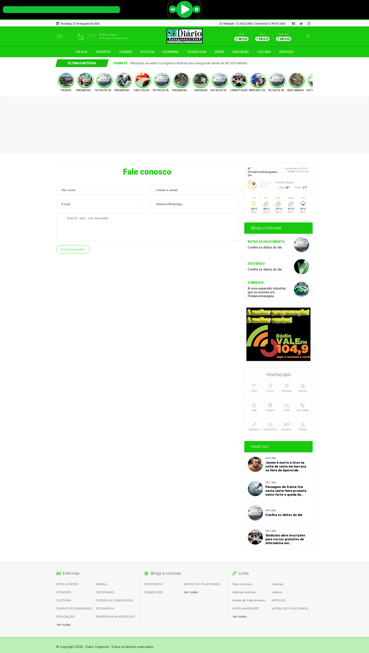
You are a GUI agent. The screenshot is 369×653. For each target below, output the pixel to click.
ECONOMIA (171, 52)
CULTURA (264, 52)
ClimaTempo (302, 171)
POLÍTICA (147, 52)
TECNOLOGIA (196, 52)
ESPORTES (103, 52)
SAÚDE (219, 52)
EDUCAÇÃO (241, 52)
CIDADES (125, 52)
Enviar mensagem (73, 249)
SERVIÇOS (286, 52)
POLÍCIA (81, 52)
